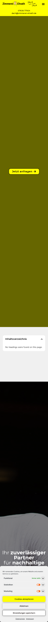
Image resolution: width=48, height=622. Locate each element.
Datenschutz (20, 619)
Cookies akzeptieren (24, 599)
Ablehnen (24, 606)
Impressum (30, 619)
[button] (43, 4)
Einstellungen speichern (24, 613)
